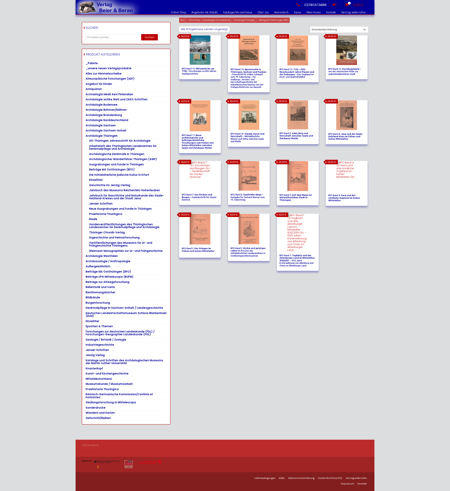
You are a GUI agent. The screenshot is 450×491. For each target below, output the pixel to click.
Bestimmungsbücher (100, 292)
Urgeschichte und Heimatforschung (114, 237)
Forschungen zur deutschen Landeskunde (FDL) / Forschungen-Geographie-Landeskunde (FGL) (120, 333)
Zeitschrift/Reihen (98, 418)
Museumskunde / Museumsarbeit (109, 384)
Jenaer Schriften (100, 203)
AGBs (282, 478)
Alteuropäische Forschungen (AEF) (110, 78)
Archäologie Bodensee (101, 104)
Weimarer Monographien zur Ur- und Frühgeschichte (126, 251)
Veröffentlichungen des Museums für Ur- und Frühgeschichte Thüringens (120, 244)
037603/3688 (315, 5)
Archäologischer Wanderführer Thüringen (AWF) (123, 159)
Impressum (347, 483)
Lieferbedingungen (264, 478)
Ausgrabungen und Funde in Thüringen (116, 164)
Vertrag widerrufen (353, 12)
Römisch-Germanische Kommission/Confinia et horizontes (119, 395)
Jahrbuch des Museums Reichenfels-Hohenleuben (124, 190)
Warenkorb (281, 12)
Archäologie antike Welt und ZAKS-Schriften (116, 99)
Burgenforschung (98, 303)
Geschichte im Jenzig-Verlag (109, 185)
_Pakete (92, 63)
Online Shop (178, 12)
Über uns (263, 12)
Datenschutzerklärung (301, 478)
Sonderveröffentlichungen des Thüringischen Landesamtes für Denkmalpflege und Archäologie (124, 225)
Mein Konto (313, 12)
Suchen (149, 37)
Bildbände (93, 297)
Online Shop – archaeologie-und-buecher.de (209, 20)
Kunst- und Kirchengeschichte (107, 373)
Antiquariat (94, 89)
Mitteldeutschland (99, 379)
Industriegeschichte (100, 345)
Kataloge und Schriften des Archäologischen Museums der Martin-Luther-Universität (124, 361)
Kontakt (331, 12)
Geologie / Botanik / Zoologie (106, 339)
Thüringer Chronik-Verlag (107, 232)
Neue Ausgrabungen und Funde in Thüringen (120, 209)
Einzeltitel (95, 180)
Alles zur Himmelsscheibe (103, 73)
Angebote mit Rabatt (204, 12)
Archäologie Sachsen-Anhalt (106, 130)
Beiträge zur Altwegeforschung (107, 282)
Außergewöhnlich (98, 266)
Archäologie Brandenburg (104, 115)
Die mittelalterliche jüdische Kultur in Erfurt (119, 175)
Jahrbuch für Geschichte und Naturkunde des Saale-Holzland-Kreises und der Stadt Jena (126, 197)
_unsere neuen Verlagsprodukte (108, 68)
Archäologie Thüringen (244, 20)
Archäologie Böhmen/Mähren (106, 110)
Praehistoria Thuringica (105, 214)
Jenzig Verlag (95, 355)
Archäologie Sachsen (101, 125)
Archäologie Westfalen (102, 256)
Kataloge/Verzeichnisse (237, 12)
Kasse (297, 12)
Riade (93, 219)
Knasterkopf (94, 368)
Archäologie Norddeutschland (107, 120)
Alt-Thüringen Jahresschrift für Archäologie (119, 141)
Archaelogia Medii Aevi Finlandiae (109, 94)
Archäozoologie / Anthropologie (108, 261)
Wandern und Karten (100, 413)
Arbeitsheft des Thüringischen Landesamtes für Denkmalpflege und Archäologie (123, 147)
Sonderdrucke (95, 407)
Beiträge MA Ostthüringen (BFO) (112, 169)
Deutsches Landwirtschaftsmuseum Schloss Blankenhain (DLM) (126, 314)
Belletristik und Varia (100, 287)
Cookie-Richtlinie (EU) (330, 478)
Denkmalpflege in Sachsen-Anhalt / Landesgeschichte (124, 308)
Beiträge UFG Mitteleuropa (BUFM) (109, 277)
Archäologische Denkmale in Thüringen (116, 154)
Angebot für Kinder (99, 84)
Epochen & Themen (99, 326)
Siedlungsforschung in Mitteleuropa (111, 402)
